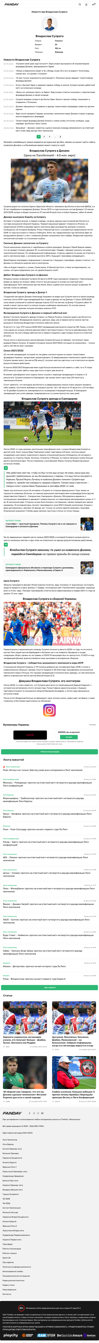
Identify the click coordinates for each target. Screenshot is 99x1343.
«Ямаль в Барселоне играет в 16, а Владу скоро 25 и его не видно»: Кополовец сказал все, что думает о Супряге (52, 72)
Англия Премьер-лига (12, 1149)
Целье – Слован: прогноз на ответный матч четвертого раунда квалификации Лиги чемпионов (46, 874)
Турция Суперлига (11, 1194)
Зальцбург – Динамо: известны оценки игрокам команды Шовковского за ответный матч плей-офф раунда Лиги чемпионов (55, 129)
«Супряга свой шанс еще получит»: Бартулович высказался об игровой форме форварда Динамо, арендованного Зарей (52, 65)
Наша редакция (9, 1290)
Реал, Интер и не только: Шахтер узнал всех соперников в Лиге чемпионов (42, 770)
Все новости (50, 987)
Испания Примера (11, 1153)
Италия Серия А (9, 1162)
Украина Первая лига (12, 1240)
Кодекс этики (9, 1285)
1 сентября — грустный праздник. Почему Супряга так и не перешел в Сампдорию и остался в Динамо (41, 525)
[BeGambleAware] (69, 1335)
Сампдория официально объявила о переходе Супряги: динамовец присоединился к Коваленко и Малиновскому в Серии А (39, 568)
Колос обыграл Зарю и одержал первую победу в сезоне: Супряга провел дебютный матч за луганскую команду (55, 86)
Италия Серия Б (9, 1221)
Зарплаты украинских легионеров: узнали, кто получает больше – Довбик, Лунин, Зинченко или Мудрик (24, 1040)
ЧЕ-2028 (6, 1199)
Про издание (8, 1262)
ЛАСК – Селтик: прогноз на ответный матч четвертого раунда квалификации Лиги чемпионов (46, 921)
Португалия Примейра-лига (15, 1171)
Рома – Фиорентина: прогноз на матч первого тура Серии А (34, 979)
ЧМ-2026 (6, 1203)
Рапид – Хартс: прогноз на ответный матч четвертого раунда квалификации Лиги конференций (46, 843)
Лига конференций (11, 779)
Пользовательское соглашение (16, 1276)
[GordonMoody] (27, 1336)
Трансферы (8, 1244)
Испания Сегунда (10, 1212)
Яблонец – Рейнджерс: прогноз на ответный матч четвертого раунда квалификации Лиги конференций (47, 784)
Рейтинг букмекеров (50, 752)
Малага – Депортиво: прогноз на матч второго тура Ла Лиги (34, 966)
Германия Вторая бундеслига (15, 1217)
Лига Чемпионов (10, 1140)
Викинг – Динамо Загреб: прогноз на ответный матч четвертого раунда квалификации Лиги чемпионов (48, 905)
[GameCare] (89, 1336)
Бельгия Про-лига (10, 1181)
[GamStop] (46, 1336)
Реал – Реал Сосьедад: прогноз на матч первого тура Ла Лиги (35, 829)
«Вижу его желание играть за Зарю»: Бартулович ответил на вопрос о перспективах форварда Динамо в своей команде (55, 93)
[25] (60, 136)
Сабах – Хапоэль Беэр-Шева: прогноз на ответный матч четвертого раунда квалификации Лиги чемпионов (42, 952)
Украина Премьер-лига (13, 1185)
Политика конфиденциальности (17, 1267)
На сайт (69, 737)
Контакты (7, 1294)
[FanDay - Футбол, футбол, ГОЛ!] (12, 4)
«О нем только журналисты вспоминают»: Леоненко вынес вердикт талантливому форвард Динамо (54, 79)
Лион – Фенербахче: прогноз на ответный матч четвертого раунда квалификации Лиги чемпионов (49, 890)
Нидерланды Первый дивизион (16, 1235)
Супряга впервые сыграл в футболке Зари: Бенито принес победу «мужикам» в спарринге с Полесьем (53, 101)
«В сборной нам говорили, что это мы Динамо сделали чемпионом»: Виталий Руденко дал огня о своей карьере (24, 1094)
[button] (80, 4)
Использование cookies (13, 1271)
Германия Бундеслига (12, 1158)
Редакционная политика (13, 1280)
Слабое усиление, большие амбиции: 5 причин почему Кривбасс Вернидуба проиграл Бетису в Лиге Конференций (73, 1094)
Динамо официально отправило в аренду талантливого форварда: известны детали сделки (55, 108)
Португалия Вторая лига (13, 1231)
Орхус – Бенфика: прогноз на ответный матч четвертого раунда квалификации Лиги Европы (47, 815)
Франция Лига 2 (10, 1226)
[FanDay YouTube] (42, 1113)
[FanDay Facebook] (29, 1113)
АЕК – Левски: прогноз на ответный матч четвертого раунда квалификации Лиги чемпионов (45, 859)
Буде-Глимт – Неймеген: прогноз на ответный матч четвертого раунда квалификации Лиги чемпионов (48, 936)
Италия (6, 976)
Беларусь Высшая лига (13, 1190)
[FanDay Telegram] (34, 1113)
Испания (6, 826)
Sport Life (7, 1258)
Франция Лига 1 (9, 1167)
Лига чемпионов (13, 767)
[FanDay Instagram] (38, 1113)
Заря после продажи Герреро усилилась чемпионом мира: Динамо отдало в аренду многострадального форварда (55, 115)
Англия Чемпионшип (12, 1208)
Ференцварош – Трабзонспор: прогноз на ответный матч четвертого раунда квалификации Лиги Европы (43, 800)
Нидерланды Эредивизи (13, 1176)
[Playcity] (11, 1336)
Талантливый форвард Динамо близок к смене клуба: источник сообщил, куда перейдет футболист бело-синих (52, 122)
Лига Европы (8, 795)
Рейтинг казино (10, 1253)
